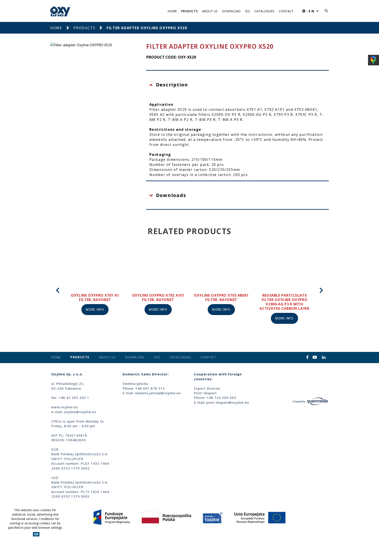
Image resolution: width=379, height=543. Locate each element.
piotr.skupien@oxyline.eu (227, 402)
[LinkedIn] (323, 358)
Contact (286, 11)
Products (189, 11)
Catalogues (264, 11)
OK (36, 534)
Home (172, 11)
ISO (247, 11)
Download (231, 11)
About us (210, 11)
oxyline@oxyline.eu (80, 412)
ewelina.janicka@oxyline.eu (158, 393)
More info (95, 309)
